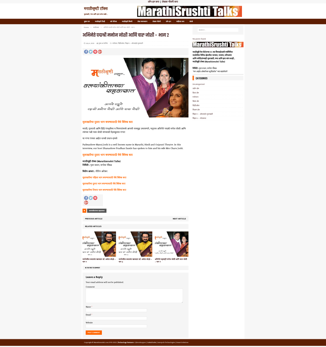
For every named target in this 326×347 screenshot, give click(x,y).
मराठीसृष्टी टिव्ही (100, 21)
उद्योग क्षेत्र (196, 88)
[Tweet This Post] (91, 52)
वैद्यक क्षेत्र (196, 101)
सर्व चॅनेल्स (113, 21)
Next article (179, 218)
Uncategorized (199, 84)
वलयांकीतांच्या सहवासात (97, 211)
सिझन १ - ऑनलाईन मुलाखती (134, 43)
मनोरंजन (114, 43)
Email (88, 315)
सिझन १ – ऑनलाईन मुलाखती (203, 114)
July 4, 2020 (90, 43)
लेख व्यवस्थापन (142, 21)
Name (88, 307)
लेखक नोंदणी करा (170, 1)
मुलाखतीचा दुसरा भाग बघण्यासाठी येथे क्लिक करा (108, 122)
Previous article (93, 218)
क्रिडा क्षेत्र (196, 92)
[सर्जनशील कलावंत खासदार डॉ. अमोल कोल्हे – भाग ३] (135, 255)
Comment (90, 287)
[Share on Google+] (100, 52)
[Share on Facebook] (86, 52)
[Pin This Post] (95, 52)
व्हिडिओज (121, 43)
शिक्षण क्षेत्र (196, 109)
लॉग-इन (168, 21)
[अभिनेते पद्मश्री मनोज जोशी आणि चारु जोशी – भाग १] (171, 255)
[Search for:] (218, 30)
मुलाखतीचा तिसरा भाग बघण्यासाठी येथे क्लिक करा (104, 190)
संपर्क (191, 21)
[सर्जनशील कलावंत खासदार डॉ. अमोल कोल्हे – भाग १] (99, 255)
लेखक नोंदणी (157, 21)
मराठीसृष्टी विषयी (127, 21)
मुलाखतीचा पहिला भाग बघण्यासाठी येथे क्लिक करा (104, 178)
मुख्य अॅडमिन (103, 43)
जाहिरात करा (180, 21)
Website (89, 323)
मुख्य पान (87, 21)
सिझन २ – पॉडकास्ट (199, 118)
